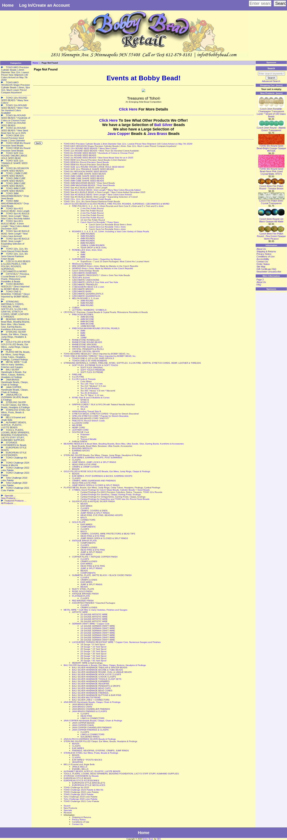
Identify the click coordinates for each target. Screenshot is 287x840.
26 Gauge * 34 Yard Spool (93, 656)
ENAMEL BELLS (80, 769)
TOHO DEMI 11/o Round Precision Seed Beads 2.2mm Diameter (95, 160)
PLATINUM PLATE (81, 596)
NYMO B (84, 400)
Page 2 (260, 279)
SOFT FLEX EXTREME (91, 372)
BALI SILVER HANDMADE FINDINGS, (90, 693)
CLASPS (76, 460)
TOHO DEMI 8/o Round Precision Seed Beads (86, 162)
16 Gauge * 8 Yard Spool (92, 644)
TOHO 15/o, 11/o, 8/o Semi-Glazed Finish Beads (87, 199)
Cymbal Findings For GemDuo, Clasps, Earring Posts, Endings (110, 494)
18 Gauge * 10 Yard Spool (93, 647)
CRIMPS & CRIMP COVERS (85, 467)
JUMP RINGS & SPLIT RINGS (95, 513)
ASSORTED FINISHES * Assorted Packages (93, 603)
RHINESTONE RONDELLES (86, 340)
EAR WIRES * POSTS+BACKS (87, 760)
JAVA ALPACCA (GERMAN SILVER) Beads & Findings (90, 739)
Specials (68, 810)
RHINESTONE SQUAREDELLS (87, 347)
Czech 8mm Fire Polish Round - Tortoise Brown (271, 187)
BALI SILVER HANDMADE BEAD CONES (92, 690)
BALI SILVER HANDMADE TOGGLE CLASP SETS (96, 679)
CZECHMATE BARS (81, 291)
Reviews (68, 812)
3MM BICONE (87, 317)
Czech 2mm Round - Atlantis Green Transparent (271, 129)
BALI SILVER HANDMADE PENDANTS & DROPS (96, 686)
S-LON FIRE (78, 377)
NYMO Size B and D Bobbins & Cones (90, 397)
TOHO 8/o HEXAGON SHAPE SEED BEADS (85, 171)
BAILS (83, 517)
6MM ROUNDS (87, 241)
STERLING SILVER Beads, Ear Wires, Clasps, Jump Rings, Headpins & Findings (103, 455)
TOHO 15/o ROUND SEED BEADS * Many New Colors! (90, 148)
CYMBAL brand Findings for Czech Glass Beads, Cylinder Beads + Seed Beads (111, 490)
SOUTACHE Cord (80, 432)
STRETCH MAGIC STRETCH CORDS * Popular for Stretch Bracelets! (105, 414)
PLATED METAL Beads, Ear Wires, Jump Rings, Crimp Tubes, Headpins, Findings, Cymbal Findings (112, 487)
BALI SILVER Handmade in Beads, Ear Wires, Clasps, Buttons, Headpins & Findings (105, 665)
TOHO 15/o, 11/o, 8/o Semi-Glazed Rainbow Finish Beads (92, 201)
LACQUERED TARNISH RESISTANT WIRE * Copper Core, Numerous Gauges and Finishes (116, 642)
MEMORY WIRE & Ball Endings (87, 663)
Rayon (83, 437)
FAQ (259, 284)
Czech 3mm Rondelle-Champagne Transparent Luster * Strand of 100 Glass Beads (271, 113)
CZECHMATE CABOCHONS (85, 280)
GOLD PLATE (79, 522)
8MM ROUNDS (87, 243)
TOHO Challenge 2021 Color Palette (81, 801)
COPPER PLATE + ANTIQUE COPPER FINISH (94, 557)
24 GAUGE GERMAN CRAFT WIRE (97, 637)
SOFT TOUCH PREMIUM (92, 370)
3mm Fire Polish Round (91, 211)
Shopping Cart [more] (271, 85)
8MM (82, 335)
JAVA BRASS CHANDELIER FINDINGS (91, 709)
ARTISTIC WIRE (80, 612)
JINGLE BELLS (79, 767)
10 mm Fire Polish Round (92, 220)
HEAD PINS (86, 716)
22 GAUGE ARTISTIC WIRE (94, 617)
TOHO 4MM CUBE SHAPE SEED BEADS (84, 181)
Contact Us (77, 824)
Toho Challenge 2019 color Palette (80, 797)
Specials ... (10, 495)
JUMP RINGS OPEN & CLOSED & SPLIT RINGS (96, 485)
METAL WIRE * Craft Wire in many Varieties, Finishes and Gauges (95, 610)
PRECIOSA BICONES (82, 314)
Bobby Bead (147, 839)
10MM (83, 337)
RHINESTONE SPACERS (84, 344)
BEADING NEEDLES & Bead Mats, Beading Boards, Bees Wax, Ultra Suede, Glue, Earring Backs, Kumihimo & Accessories (124, 444)
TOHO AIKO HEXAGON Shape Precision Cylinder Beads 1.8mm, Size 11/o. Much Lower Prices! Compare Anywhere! (120, 146)
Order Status (263, 264)
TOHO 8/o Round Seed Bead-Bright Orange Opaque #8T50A (271, 148)
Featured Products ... (15, 500)
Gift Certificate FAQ (266, 269)
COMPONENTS (88, 527)
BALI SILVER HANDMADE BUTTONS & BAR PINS (96, 695)
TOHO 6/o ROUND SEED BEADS (80, 155)
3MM (82, 252)
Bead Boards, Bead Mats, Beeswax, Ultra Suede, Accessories (102, 446)
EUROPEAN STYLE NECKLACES (88, 785)
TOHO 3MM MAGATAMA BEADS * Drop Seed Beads (89, 183)
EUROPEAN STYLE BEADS (77, 778)
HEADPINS (77, 762)
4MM (82, 254)
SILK (82, 409)
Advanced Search (271, 81)
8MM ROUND (86, 305)
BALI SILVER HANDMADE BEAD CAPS (91, 688)
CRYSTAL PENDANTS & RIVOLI (88, 349)
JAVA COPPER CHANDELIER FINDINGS (92, 727)
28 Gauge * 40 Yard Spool (93, 658)
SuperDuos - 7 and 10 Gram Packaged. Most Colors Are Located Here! (114, 261)
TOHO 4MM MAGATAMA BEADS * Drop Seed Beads (89, 185)
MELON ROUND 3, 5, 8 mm (85, 298)
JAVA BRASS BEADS (82, 704)
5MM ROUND (86, 303)
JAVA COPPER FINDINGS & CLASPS (90, 730)
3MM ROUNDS (87, 236)
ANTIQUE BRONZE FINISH (85, 594)
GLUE (75, 453)
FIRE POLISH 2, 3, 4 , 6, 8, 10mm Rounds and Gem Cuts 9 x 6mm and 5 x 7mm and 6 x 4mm (117, 206)
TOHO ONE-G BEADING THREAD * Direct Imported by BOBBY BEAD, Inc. (100, 356)
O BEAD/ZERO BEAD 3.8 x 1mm (88, 287)
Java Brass (157, 134)
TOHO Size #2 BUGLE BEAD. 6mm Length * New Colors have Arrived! (98, 194)
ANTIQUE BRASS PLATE (84, 540)
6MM (82, 257)
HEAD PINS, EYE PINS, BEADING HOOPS (101, 515)
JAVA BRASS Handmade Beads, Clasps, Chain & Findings (92, 702)
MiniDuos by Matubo (82, 264)
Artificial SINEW (79, 441)
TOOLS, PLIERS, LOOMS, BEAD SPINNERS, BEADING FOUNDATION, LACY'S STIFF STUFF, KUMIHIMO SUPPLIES (121, 773)
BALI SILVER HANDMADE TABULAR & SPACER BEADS (99, 667)
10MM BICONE (87, 326)
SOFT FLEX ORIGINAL (91, 367)
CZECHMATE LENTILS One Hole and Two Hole (95, 282)
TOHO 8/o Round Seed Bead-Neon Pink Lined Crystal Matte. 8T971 (271, 171)
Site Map (261, 266)
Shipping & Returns (81, 817)
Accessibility (263, 259)
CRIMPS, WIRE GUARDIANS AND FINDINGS (94, 480)
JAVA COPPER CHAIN (83, 725)
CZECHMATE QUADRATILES (86, 296)
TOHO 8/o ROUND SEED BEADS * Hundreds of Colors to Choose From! (99, 153)
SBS (159, 839)
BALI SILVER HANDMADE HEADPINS (90, 683)
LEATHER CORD (80, 430)
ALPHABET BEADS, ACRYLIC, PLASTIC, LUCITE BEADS (92, 771)
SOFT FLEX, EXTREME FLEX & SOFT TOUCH (95, 365)
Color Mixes (86, 381)
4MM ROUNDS (87, 238)
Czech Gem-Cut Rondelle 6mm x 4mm (107, 229)
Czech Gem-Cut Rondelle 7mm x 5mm (107, 227)
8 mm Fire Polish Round (92, 217)
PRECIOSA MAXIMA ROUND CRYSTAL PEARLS (96, 328)
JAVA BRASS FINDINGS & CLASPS (89, 711)
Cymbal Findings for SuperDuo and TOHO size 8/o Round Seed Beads (114, 499)
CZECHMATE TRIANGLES (85, 284)
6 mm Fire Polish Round (92, 215)
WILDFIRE (77, 425)
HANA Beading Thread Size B (86, 411)
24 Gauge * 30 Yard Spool (93, 653)
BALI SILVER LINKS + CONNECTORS (90, 700)
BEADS (75, 469)
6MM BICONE (87, 321)
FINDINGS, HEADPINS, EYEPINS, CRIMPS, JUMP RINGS (100, 750)
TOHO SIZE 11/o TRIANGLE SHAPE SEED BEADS (89, 169)
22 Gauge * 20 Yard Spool (93, 651)
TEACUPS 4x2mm (81, 277)
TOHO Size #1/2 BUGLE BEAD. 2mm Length (86, 187)
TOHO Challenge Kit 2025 (76, 787)
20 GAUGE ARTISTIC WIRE (94, 614)
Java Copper (118, 134)
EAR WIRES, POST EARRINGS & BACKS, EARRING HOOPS (102, 476)
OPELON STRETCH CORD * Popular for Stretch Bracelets (100, 416)
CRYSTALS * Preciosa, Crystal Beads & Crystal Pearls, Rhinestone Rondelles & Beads (106, 312)
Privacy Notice (79, 819)
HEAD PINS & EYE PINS (84, 464)
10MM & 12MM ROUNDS (92, 245)
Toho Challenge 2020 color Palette (80, 799)
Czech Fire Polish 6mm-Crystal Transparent (271, 201)
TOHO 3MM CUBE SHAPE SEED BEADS (84, 178)
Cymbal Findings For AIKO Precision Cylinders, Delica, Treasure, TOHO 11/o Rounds (121, 492)
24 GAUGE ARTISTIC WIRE (94, 619)
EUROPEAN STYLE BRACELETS (88, 783)
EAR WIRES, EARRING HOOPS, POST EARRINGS (97, 457)
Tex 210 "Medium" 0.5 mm (93, 386)
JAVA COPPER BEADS (83, 723)
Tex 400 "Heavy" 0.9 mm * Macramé (97, 390)
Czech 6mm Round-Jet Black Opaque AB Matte (271, 220)
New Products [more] (271, 93)
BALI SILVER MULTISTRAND (86, 697)
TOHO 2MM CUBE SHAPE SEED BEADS (84, 176)
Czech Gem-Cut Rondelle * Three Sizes (99, 222)
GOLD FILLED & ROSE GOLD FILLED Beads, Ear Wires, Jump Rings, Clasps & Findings (107, 471)
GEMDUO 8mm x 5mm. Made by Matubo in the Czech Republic (102, 268)
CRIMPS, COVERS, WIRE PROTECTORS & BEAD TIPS (107, 534)
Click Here (128, 109)
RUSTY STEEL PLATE (83, 589)
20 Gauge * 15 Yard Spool (93, 649)
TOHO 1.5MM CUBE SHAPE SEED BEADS (85, 174)
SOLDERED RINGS (90, 737)
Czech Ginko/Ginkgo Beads (85, 271)
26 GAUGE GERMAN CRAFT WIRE (97, 640)
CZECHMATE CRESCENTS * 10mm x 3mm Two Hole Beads (101, 275)
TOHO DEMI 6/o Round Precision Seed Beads (86, 164)
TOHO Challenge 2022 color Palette (81, 792)
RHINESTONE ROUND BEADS (87, 342)
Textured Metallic (88, 439)
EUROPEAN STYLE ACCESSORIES (81, 780)
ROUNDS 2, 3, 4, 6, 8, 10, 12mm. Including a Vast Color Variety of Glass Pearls (110, 231)
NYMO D (84, 402)
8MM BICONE (87, 324)
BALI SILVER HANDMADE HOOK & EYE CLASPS (96, 674)
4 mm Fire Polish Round (92, 213)
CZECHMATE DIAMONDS (84, 273)
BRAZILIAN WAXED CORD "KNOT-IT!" (90, 418)
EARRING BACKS (81, 450)
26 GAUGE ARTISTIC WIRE (94, 621)
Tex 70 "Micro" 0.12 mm (91, 395)
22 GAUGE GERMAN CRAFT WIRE (97, 635)
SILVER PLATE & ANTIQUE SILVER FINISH (93, 501)
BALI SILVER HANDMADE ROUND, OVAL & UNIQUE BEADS (102, 672)
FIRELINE (77, 374)
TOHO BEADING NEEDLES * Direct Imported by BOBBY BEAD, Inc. (97, 354)
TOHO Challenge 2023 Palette (78, 794)
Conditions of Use (80, 822)
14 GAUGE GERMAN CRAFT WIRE (97, 626)
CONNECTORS (87, 520)
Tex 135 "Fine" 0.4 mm (91, 384)
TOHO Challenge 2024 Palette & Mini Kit (83, 790)
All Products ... (8, 503)
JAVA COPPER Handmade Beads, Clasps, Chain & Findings (93, 720)
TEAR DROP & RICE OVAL (93, 247)
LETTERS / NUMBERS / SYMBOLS (89, 310)
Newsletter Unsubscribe (269, 271)
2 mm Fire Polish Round (92, 208)
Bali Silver (163, 125)
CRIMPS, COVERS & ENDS (94, 510)
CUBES (75, 307)
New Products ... (9, 498)
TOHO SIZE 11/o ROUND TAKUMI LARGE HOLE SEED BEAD (94, 167)
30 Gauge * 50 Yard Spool (93, 660)
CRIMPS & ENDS (88, 547)
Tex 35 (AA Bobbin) (89, 388)
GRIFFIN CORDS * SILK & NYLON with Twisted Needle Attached (103, 404)
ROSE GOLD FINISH (82, 591)
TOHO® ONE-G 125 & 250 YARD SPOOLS (93, 358)
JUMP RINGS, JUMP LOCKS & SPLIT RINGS (94, 462)
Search (67, 806)
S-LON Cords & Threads (84, 379)
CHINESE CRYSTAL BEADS (86, 351)
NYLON (84, 407)
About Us (261, 249)
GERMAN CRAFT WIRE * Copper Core (90, 624)
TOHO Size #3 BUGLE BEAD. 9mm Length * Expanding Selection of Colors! (101, 197)
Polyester (85, 434)
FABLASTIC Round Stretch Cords (88, 420)
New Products (70, 808)
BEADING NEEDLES (82, 448)
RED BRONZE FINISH (82, 600)
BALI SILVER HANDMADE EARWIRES (91, 681)
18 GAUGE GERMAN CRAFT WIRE (97, 630)
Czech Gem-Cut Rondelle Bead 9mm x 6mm (110, 224)
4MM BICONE (87, 319)
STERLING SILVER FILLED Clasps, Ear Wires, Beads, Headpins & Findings (100, 741)
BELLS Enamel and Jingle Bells (79, 764)
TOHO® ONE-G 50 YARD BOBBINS (89, 360)
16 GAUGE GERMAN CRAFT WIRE (97, 628)
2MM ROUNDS (87, 234)
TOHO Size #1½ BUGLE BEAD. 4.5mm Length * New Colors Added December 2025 (104, 192)
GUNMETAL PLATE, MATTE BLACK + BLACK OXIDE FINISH (102, 575)
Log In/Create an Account (44, 5)
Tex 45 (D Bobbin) (89, 393)
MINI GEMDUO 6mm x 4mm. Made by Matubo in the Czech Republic (105, 266)
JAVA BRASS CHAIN (82, 707)
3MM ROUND (86, 301)
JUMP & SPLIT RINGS (91, 552)
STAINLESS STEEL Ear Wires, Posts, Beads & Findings (91, 753)
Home (8, 5)
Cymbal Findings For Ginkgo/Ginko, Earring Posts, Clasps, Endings (112, 497)
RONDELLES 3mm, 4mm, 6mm (87, 250)
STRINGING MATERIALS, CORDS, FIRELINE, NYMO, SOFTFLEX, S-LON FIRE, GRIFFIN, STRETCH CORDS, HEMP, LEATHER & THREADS (132, 363)
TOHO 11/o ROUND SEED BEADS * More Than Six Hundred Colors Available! (101, 151)
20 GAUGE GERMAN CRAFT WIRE (97, 633)
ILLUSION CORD (80, 423)
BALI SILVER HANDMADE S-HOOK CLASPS (94, 677)
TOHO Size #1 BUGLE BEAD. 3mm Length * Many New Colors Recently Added (102, 190)
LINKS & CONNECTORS (92, 718)
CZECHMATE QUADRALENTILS (87, 294)
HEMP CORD (78, 427)
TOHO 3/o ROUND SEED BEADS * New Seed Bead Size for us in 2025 (98, 157)
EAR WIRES (86, 506)
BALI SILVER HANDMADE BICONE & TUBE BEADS (97, 670)
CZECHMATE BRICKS (82, 289)
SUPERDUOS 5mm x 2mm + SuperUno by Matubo (96, 259)
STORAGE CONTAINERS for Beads (81, 776)
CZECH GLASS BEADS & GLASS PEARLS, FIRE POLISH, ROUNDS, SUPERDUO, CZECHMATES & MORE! (117, 204)
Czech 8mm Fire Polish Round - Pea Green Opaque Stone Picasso (271, 236)
